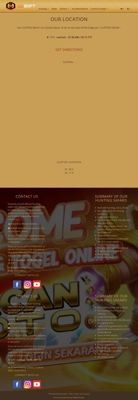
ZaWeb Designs (78, 397)
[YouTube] (37, 284)
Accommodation (80, 8)
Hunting (43, 8)
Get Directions (69, 49)
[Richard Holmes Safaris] (20, 6)
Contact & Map (99, 8)
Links (76, 394)
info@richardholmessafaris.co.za (27, 228)
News (54, 8)
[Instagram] (28, 284)
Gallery (64, 8)
